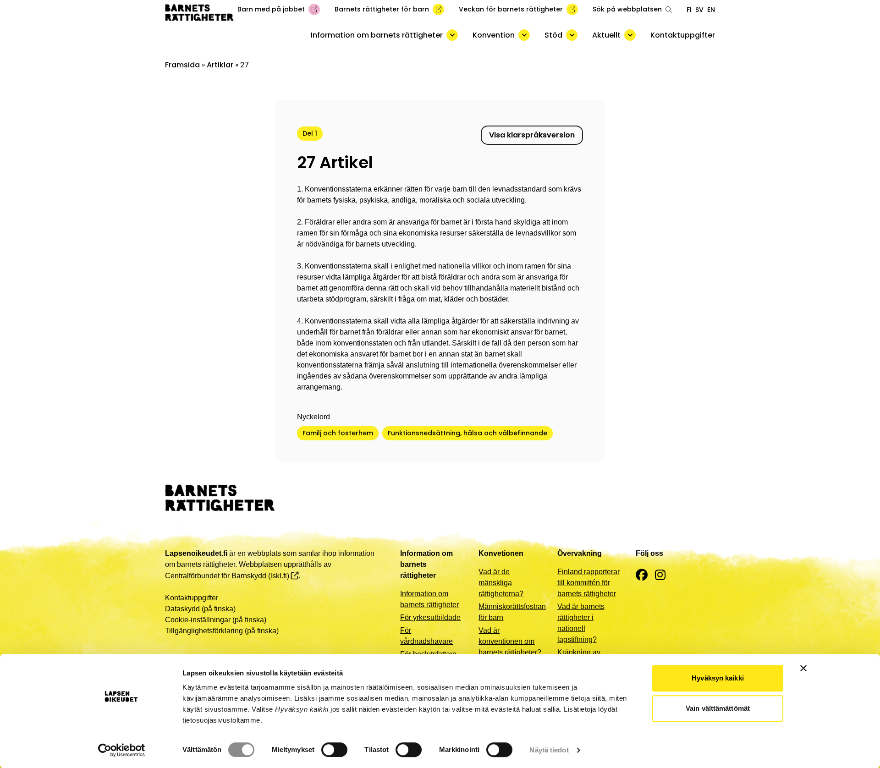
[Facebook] (642, 575)
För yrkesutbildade (430, 617)
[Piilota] (452, 35)
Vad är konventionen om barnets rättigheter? (509, 641)
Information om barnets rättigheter (377, 35)
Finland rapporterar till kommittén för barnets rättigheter (588, 583)
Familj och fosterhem (337, 433)
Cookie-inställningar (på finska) (215, 620)
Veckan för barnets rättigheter (511, 9)
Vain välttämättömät (718, 708)
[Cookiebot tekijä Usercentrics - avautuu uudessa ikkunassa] (122, 750)
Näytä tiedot (548, 750)
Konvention (494, 35)
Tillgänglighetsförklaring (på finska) (222, 631)
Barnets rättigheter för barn (382, 9)
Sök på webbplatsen (627, 9)
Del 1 (309, 133)
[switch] (334, 749)
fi (689, 9)
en (711, 9)
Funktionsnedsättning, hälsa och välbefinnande (467, 433)
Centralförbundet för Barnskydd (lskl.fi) (227, 576)
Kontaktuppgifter (682, 35)
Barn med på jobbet (271, 9)
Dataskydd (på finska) (200, 609)
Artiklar (220, 65)
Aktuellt (606, 35)
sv (699, 9)
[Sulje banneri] (803, 668)
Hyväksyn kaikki (718, 678)
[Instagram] (660, 575)
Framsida (182, 65)
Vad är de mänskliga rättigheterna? (500, 583)
